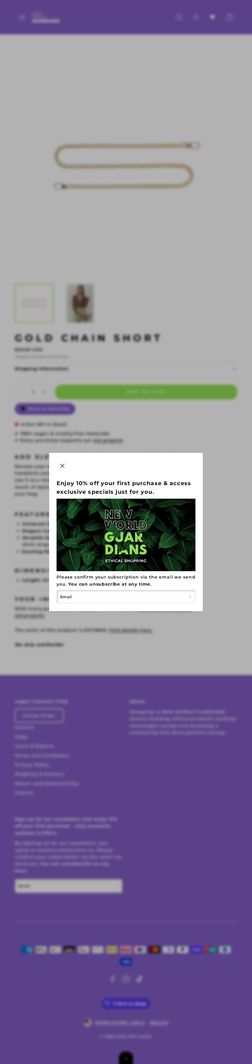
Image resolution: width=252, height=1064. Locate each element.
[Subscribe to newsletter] (190, 597)
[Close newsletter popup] (62, 466)
